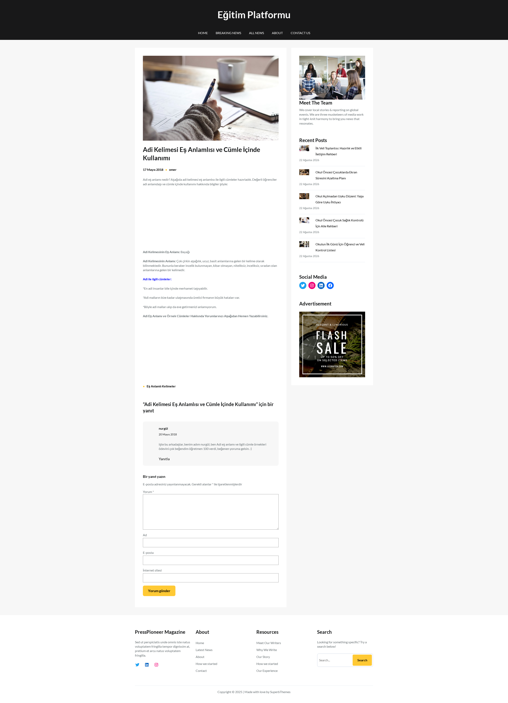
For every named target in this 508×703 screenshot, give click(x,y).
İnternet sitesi (152, 570)
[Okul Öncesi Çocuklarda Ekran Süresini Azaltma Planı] (305, 173)
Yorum (148, 492)
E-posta (148, 552)
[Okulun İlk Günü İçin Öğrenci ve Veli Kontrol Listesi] (305, 245)
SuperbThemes (280, 692)
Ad (145, 535)
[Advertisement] (210, 215)
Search (362, 660)
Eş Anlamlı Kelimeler (161, 386)
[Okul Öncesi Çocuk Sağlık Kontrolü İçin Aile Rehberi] (305, 221)
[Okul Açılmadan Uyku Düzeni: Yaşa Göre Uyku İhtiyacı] (305, 197)
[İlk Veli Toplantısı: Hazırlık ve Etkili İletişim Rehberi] (305, 149)
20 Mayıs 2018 (168, 434)
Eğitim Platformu (254, 14)
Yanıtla (164, 459)
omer (173, 169)
